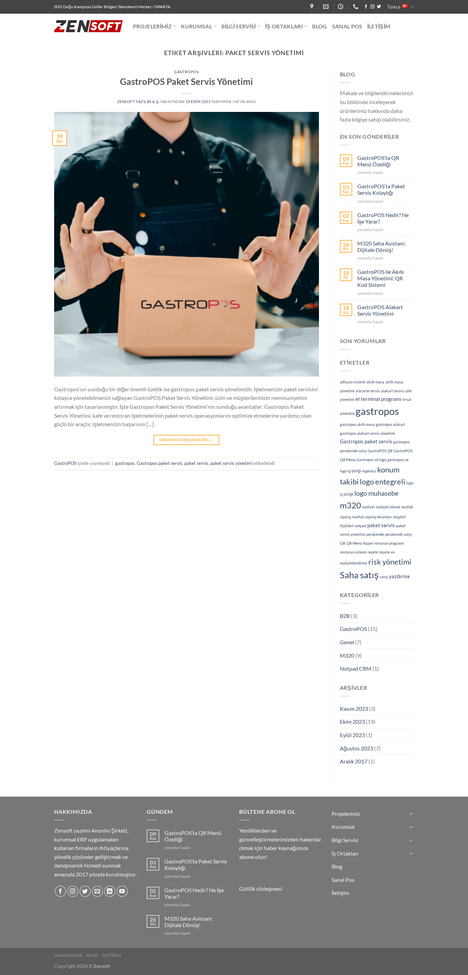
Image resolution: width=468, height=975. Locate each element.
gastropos (125, 463)
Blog (319, 26)
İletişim (379, 26)
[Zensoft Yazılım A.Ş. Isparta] (312, 7)
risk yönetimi (389, 561)
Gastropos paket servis (159, 463)
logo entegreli (382, 481)
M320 (347, 655)
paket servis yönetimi (231, 463)
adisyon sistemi (353, 382)
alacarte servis (368, 391)
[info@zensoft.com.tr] (326, 7)
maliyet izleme (388, 507)
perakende (375, 534)
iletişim (112, 955)
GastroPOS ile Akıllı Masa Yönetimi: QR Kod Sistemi (380, 278)
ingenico (369, 471)
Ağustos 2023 (356, 748)
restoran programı (389, 543)
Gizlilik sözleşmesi (260, 888)
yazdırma (399, 576)
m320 (350, 505)
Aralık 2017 (353, 761)
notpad (360, 525)
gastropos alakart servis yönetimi (367, 433)
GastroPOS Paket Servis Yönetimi (186, 81)
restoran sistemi (353, 552)
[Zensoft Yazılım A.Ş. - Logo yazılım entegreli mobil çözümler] (88, 26)
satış (384, 576)
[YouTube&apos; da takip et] (122, 891)
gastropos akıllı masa (357, 424)
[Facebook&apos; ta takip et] (366, 6)
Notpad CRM (355, 668)
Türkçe (394, 7)
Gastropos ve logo (371, 459)
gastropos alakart (390, 424)
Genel (347, 642)
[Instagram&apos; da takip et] (372, 6)
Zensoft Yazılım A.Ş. (138, 101)
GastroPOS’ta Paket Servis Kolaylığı (381, 189)
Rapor (368, 543)
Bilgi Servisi (238, 26)
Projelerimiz (152, 26)
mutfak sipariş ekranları (372, 517)
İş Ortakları (284, 26)
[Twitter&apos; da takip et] (379, 6)
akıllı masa (375, 382)
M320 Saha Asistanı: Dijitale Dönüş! (381, 246)
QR (342, 543)
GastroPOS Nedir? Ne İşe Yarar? (383, 218)
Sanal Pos (347, 26)
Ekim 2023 (352, 721)
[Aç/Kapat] (411, 813)
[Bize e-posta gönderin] (97, 891)
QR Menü (354, 543)
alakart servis (392, 391)
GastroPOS (186, 71)
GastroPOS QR (380, 450)
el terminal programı (379, 399)
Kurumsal (196, 26)
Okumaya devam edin (186, 439)
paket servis (196, 463)
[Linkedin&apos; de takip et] (109, 891)
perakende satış (398, 534)
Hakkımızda (68, 955)
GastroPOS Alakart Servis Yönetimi (380, 310)
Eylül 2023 (352, 735)
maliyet (368, 507)
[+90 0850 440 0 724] (356, 7)
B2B (345, 615)
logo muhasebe (376, 493)
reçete (373, 552)
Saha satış (359, 574)
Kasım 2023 (354, 708)
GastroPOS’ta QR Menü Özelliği (378, 160)
